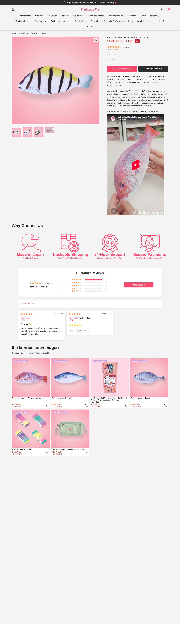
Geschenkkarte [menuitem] (81, 21)
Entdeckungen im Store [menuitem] (60, 21)
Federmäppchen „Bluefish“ (62, 398)
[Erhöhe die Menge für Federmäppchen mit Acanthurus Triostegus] (117, 59)
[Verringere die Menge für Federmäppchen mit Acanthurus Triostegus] (109, 59)
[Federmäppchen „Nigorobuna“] (149, 377)
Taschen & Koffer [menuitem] (22, 21)
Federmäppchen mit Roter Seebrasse (26, 398)
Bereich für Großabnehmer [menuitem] (114, 21)
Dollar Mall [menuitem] (65, 16)
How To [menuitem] (161, 21)
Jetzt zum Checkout (153, 69)
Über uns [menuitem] (151, 21)
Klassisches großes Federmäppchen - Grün (68, 449)
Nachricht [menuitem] (140, 21)
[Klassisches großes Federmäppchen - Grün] (70, 429)
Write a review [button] (138, 285)
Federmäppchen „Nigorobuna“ (142, 398)
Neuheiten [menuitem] (53, 16)
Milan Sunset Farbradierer (22, 449)
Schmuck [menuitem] (94, 21)
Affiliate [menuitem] (90, 27)
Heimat (14, 33)
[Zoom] (96, 40)
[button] (113, 47)
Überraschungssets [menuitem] (96, 16)
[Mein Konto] (161, 9)
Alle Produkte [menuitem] (40, 16)
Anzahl (109, 54)
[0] (166, 9)
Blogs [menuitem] (130, 21)
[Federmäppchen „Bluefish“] (70, 377)
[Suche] (13, 9)
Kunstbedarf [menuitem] (131, 16)
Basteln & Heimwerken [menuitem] (151, 16)
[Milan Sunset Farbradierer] (31, 429)
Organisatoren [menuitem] (40, 21)
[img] (26, 314)
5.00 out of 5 (47, 283)
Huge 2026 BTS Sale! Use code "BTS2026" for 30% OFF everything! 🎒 (92, 3)
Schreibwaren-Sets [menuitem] (115, 16)
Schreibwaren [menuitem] (78, 16)
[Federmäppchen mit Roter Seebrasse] (31, 377)
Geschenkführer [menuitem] (25, 16)
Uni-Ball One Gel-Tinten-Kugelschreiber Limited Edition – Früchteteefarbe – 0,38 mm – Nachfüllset (109, 400)
